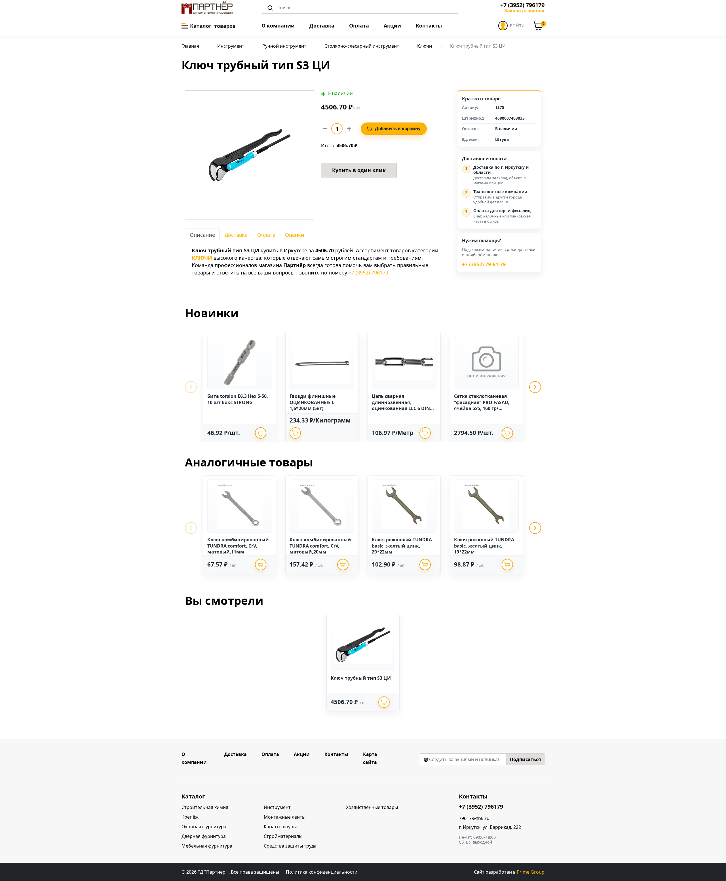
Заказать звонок (524, 10)
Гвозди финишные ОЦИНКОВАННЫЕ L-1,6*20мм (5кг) (313, 402)
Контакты (429, 25)
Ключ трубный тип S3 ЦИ (361, 678)
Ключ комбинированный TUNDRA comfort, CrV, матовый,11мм (238, 545)
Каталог (193, 796)
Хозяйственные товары (372, 807)
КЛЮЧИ (202, 257)
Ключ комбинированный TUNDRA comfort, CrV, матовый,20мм (320, 545)
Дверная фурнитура (204, 836)
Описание (202, 234)
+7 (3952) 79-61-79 (484, 264)
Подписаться (525, 759)
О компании (278, 25)
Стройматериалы (283, 836)
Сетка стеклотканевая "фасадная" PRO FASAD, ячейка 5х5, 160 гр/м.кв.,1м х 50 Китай (481, 405)
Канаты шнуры (280, 826)
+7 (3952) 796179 (522, 5)
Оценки (294, 234)
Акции (392, 25)
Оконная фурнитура (204, 826)
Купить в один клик (359, 170)
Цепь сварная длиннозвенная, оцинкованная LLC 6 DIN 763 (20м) (401, 405)
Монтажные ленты (284, 817)
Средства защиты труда (290, 846)
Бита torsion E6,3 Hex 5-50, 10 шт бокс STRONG (237, 399)
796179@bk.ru (474, 818)
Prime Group (530, 872)
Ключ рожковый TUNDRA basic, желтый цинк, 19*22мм (484, 545)
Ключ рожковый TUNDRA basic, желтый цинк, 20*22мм (402, 545)
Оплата (359, 25)
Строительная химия (205, 807)
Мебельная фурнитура (207, 846)
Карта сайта (370, 758)
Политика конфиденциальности (321, 872)
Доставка (321, 25)
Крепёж (190, 817)
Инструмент (277, 807)
